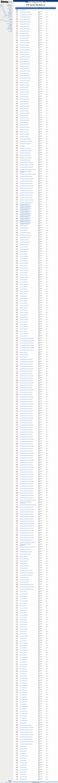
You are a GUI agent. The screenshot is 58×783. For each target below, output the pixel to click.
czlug (44, 1)
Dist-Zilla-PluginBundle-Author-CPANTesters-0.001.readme (25, 207)
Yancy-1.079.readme (23, 657)
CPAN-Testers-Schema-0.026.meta (26, 183)
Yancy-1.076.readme (23, 636)
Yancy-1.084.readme (23, 692)
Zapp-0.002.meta (23, 753)
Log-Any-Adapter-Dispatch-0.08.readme (27, 340)
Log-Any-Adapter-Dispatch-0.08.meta (27, 338)
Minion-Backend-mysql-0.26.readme (26, 375)
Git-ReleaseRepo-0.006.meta (25, 232)
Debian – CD (9, 8)
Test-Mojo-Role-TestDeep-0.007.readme (27, 586)
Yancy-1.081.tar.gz (23, 673)
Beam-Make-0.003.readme (25, 35)
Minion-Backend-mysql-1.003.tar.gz (26, 462)
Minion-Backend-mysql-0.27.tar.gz (26, 385)
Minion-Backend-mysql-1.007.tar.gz (26, 490)
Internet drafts (9, 28)
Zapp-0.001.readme (23, 748)
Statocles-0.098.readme (24, 558)
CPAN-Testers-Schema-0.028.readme (26, 199)
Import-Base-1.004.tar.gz (24, 244)
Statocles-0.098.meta (24, 556)
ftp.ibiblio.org (9, 23)
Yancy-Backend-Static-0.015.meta (26, 725)
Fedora (10, 10)
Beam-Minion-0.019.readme (25, 63)
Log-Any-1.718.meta (23, 317)
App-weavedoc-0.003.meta (25, 19)
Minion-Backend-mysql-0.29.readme (26, 396)
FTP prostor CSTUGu (8, 21)
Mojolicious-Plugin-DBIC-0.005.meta (26, 514)
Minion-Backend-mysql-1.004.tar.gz (26, 469)
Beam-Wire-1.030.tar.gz (24, 129)
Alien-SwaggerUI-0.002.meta (25, 12)
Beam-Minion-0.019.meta (24, 61)
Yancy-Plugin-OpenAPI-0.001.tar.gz (26, 736)
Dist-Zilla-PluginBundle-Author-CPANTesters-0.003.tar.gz (25, 223)
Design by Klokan (2, 782)
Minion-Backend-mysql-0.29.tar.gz (26, 399)
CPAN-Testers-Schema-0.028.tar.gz (26, 202)
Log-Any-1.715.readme (24, 298)
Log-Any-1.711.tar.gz (24, 272)
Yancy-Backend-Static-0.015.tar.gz (26, 729)
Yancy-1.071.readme (23, 600)
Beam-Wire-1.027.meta (24, 103)
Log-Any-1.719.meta (23, 324)
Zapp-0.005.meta (23, 774)
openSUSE (10, 12)
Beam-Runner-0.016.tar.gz (24, 73)
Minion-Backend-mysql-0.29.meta (26, 394)
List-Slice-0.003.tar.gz (24, 251)
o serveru (10, 782)
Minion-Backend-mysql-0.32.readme (26, 417)
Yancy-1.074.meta (23, 619)
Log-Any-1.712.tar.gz (24, 279)
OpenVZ (10, 25)
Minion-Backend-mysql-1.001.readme (27, 446)
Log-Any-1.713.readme (24, 284)
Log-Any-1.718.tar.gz (24, 321)
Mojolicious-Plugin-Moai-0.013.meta (26, 535)
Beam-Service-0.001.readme (25, 77)
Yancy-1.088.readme (23, 720)
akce (37, 1)
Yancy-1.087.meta (23, 711)
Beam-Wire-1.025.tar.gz (24, 94)
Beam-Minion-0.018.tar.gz (24, 59)
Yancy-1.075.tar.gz (23, 631)
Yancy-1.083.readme (23, 685)
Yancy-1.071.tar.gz (23, 603)
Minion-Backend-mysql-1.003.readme (27, 460)
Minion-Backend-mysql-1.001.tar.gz (26, 448)
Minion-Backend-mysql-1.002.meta (26, 450)
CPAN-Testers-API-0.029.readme (26, 157)
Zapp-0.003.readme (23, 762)
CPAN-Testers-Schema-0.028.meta (26, 197)
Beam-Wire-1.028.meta (24, 110)
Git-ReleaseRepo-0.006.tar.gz (25, 237)
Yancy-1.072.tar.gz (23, 610)
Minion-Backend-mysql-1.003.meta (26, 457)
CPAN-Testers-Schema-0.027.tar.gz (26, 195)
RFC (11, 27)
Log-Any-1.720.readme (24, 333)
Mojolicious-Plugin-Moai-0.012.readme (27, 530)
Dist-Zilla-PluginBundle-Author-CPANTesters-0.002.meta (25, 211)
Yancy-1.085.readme (23, 699)
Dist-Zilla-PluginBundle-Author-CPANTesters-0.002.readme (25, 214)
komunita (33, 1)
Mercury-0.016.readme (24, 354)
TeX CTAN (10, 31)
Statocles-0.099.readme (24, 565)
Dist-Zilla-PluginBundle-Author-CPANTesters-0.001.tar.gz (25, 209)
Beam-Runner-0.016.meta (24, 68)
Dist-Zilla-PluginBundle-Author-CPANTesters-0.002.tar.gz (25, 216)
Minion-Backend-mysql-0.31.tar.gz (26, 413)
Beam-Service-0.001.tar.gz (25, 80)
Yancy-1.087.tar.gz (23, 715)
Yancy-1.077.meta (23, 640)
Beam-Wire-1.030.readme (24, 127)
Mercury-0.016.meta (23, 352)
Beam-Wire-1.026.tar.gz (24, 101)
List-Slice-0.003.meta (24, 246)
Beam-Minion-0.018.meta (24, 54)
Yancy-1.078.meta (23, 647)
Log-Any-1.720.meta (23, 331)
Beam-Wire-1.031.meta (24, 131)
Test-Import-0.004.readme (25, 579)
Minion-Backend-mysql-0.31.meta (26, 408)
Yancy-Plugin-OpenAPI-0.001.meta (26, 732)
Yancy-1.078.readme (23, 650)
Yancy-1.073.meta (23, 612)
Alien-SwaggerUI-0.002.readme (25, 14)
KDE (11, 30)
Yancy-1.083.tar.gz (23, 687)
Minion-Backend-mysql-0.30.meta (26, 401)
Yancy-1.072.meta (23, 605)
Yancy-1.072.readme (23, 607)
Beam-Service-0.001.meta (25, 75)
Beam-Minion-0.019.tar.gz (24, 66)
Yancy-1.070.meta (23, 591)
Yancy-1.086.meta (23, 704)
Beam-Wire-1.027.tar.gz (24, 108)
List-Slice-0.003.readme (24, 249)
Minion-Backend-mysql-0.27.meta (26, 380)
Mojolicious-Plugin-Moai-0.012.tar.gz (26, 532)
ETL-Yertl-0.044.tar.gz (24, 230)
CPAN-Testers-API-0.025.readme (26, 150)
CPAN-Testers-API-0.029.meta (25, 155)
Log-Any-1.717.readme (24, 312)
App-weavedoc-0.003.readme (25, 21)
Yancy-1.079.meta (23, 654)
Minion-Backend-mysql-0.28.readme (26, 389)
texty (30, 1)
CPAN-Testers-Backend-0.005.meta (26, 162)
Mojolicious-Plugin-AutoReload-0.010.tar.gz (28, 504)
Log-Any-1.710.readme (24, 263)
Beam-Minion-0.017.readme (25, 49)
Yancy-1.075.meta (23, 626)
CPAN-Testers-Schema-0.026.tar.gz (26, 188)
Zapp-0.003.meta (23, 760)
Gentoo (10, 11)
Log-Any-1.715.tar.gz (24, 300)
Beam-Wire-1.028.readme (24, 113)
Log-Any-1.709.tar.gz (24, 258)
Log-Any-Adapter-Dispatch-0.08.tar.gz (27, 342)
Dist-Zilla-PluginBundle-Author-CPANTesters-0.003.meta (25, 219)
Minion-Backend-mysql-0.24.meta (26, 359)
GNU (11, 29)
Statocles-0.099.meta (24, 563)
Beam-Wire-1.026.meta (24, 96)
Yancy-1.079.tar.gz (23, 659)
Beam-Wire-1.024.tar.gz (24, 87)
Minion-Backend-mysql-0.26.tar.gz (26, 378)
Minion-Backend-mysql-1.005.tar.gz (26, 476)
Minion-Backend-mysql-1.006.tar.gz (26, 483)
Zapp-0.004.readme (23, 769)
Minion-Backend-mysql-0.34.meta (26, 429)
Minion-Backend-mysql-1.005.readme (27, 474)
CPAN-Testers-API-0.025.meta (25, 148)
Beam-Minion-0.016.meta (24, 40)
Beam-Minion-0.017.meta (24, 47)
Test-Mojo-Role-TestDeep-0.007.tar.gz (27, 589)
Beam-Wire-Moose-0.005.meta (25, 138)
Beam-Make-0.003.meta (24, 33)
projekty (40, 1)
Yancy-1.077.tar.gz (23, 645)
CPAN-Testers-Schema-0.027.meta (26, 190)
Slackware (10, 16)
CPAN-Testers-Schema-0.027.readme (26, 192)
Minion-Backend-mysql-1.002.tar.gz (26, 455)
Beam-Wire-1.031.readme (24, 134)
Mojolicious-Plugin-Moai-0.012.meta (26, 528)
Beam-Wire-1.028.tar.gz (24, 115)
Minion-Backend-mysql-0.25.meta (26, 366)
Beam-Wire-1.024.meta (24, 82)
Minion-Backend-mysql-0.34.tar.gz (26, 434)
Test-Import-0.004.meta (24, 577)
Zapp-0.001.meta (23, 746)
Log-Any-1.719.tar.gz (24, 328)
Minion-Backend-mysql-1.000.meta (26, 436)
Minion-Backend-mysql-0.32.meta (26, 415)
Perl (11, 22)
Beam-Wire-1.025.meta (24, 89)
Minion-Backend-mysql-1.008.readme (27, 495)
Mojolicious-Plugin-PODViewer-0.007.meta (27, 542)
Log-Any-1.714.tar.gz (24, 293)
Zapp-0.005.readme (23, 776)
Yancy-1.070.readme (23, 593)
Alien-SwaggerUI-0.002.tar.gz (25, 16)
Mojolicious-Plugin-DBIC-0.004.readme (27, 509)
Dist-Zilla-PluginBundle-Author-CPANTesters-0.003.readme (25, 221)
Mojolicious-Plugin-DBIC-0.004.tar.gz (26, 511)
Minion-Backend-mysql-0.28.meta (26, 387)
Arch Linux (10, 6)
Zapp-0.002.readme (23, 755)
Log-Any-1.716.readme (24, 305)
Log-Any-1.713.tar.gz (24, 286)
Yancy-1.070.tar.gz (23, 596)
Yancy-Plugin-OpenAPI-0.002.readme (26, 741)
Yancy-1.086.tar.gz (23, 708)
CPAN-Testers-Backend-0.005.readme (27, 164)
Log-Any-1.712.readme (24, 277)
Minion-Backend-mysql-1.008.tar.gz (26, 497)
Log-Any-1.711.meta (23, 267)
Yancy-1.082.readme (23, 678)
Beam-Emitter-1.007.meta (25, 26)
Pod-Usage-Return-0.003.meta (25, 549)
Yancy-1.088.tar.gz (23, 722)
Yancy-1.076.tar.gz (23, 638)
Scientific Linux (9, 15)
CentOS (10, 7)
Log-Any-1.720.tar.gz (24, 335)
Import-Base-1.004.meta (24, 239)
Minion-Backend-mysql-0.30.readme (26, 403)
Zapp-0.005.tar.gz (23, 779)
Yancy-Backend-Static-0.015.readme (26, 727)
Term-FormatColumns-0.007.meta (26, 570)
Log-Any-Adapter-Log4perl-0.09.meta (27, 345)
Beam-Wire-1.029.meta (24, 117)
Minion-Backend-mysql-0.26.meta (26, 373)
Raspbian (10, 13)
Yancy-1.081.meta (23, 668)
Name (21, 7)
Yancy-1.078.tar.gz (23, 652)
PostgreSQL (10, 26)
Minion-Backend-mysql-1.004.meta (26, 464)
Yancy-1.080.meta (23, 661)
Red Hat (10, 14)
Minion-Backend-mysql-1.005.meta (26, 471)
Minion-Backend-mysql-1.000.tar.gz (26, 441)
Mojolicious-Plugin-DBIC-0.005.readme (27, 516)
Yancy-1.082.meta (23, 675)
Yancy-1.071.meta (23, 598)
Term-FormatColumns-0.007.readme (26, 572)
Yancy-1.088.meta (23, 718)
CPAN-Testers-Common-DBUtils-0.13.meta (27, 169)
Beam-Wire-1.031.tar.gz (24, 136)
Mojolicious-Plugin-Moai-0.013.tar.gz (26, 539)
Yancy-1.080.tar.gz (23, 666)
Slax (11, 17)
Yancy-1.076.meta (23, 633)
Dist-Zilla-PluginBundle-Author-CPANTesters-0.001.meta (25, 204)
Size (47, 7)
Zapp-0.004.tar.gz (23, 772)
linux (27, 1)
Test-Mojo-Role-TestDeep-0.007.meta (26, 584)
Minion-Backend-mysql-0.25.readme (26, 368)
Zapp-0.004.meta (23, 767)
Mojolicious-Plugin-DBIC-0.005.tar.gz (26, 518)
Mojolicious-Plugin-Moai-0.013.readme (27, 537)
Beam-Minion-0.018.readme (25, 56)
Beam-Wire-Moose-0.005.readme (26, 141)
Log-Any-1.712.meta (23, 274)
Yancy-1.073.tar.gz (23, 617)
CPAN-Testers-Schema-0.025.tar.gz (26, 181)
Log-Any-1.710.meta (23, 260)
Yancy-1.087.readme (23, 713)
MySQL (10, 24)
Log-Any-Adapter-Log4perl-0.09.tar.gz (27, 349)
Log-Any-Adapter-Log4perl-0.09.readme (27, 347)
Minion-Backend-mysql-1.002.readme (27, 453)
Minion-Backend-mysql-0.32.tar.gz (26, 420)
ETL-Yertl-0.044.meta (23, 225)
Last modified (40, 8)
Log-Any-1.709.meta (23, 253)
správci (6, 782)
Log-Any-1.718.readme (24, 319)
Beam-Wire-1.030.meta (24, 124)
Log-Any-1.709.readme (24, 256)
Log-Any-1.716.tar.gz (24, 307)
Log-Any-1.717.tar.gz (24, 314)
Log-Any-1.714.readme (24, 291)
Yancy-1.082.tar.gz (23, 680)
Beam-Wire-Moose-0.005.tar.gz (25, 143)
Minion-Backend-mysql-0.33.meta (26, 422)
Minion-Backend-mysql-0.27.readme (26, 382)
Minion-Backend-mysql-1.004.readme (27, 467)
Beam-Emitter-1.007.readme (25, 28)
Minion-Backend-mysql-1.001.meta (26, 443)
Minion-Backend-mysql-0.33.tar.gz (26, 427)
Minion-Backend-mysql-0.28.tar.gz (26, 392)
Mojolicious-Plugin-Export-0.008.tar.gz (27, 525)
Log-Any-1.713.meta (23, 281)
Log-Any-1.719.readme (24, 326)
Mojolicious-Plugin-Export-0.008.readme (27, 523)
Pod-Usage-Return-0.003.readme (26, 551)
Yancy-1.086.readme (23, 706)
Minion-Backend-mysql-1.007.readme (27, 488)
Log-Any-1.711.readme (24, 270)
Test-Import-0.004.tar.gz (24, 582)
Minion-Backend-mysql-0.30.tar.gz (26, 406)
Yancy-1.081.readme (23, 671)
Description (52, 7)
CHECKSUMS (22, 145)
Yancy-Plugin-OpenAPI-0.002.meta (26, 739)
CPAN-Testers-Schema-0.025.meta (26, 176)
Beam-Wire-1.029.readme (24, 120)
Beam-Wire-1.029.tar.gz (24, 122)
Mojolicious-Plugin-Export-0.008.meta (27, 521)
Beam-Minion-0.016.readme (25, 42)
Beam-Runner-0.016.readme (25, 70)
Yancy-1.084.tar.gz (23, 694)
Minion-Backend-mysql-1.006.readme (27, 481)
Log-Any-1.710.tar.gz (24, 265)
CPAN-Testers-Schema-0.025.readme (26, 178)
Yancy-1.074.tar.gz (23, 624)
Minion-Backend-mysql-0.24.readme (26, 361)
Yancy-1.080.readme (23, 664)
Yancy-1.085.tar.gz (23, 701)
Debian (10, 9)
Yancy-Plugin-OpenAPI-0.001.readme (26, 734)
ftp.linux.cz (36, 2)
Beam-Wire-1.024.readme (24, 84)
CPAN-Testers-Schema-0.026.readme (26, 185)
